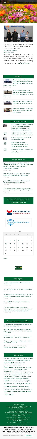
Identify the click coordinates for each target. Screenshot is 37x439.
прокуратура (27, 389)
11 (10, 244)
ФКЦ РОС (19, 363)
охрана (7, 380)
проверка (13, 389)
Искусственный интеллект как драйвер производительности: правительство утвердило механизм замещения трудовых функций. (18, 309)
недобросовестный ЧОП (9, 378)
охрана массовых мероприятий (18, 381)
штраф (11, 395)
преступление (7, 389)
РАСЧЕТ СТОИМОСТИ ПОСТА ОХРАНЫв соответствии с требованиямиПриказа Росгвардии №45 (18, 200)
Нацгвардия (27, 360)
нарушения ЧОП (10, 376)
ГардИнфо (18, 9)
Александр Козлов (8, 358)
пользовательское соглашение (13, 435)
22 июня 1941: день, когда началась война (16, 302)
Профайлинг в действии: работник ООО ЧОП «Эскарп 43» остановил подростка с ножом (18, 46)
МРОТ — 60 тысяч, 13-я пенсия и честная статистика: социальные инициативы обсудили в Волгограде (18, 336)
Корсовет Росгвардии (17, 360)
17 (5, 247)
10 (5, 244)
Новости (15, 50)
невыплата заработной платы (23, 376)
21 (23, 247)
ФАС (16, 363)
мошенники (14, 374)
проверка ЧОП (19, 389)
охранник (13, 386)
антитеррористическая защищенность (14, 365)
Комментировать (9, 52)
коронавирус (7, 374)
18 (10, 247)
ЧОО (24, 363)
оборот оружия (19, 378)
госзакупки (8, 372)
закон (14, 372)
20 (18, 247)
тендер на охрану (12, 391)
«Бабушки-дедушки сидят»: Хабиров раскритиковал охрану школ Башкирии (18, 341)
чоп (6, 394)
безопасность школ (24, 367)
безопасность (10, 367)
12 (14, 244)
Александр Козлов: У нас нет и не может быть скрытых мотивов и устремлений (23, 110)
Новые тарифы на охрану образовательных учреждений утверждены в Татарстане (15, 346)
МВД (23, 360)
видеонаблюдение (21, 369)
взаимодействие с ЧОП (10, 369)
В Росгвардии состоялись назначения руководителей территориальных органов (19, 144)
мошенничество (24, 374)
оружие (25, 378)
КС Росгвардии (7, 360)
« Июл (5, 258)
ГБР (29, 358)
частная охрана (24, 391)
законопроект (19, 372)
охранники (22, 386)
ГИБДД (31, 358)
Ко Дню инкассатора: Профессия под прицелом (18, 289)
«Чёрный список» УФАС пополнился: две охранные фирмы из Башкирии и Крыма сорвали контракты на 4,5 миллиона (18, 331)
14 (23, 244)
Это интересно (18, 279)
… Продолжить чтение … (23, 63)
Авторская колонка (18, 160)
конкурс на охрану (28, 372)
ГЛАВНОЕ (18, 77)
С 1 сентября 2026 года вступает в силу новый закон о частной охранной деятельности (18, 325)
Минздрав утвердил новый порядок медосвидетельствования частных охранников (22, 151)
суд (5, 391)
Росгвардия (9, 362)
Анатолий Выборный (20, 358)
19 (14, 247)
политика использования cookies (17, 433)
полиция (28, 386)
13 (18, 244)
